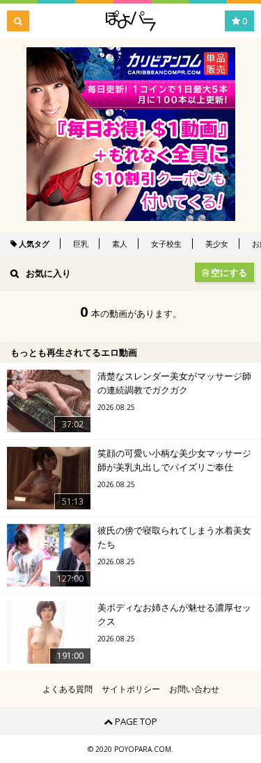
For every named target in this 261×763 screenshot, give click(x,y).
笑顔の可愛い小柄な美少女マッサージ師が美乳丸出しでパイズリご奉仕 (174, 460)
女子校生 (166, 243)
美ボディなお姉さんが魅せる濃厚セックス (174, 614)
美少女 (216, 243)
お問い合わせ (194, 689)
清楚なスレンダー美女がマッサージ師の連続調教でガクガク (174, 383)
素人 (119, 243)
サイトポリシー (131, 689)
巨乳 (80, 243)
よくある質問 (67, 689)
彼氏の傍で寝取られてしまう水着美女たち (174, 537)
